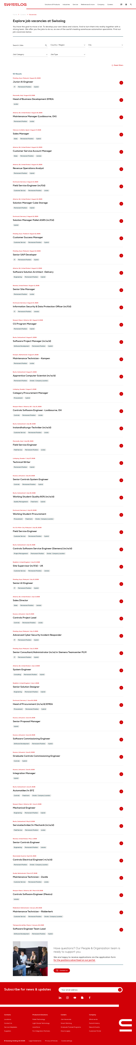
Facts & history (94, 1023)
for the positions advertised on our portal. (74, 960)
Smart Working (66, 1023)
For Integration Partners (41, 1031)
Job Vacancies (66, 1019)
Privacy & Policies (51, 1041)
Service (75, 4)
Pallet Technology (38, 1019)
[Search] (131, 5)
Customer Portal (95, 1031)
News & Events (94, 1027)
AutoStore (36, 1027)
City (89, 49)
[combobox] (68, 45)
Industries (66, 4)
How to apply (65, 1031)
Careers (110, 4)
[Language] (126, 5)
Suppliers (7, 1031)
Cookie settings (66, 1041)
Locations (7, 1019)
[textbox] (67, 45)
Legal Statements (35, 1041)
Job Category (17, 58)
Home (15, 15)
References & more (87, 4)
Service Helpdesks (10, 1027)
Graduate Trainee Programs (71, 1027)
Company (100, 4)
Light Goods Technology (41, 1023)
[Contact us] (121, 5)
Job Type (53, 58)
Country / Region (56, 49)
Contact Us (8, 1023)
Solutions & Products (52, 4)
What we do (93, 1019)
